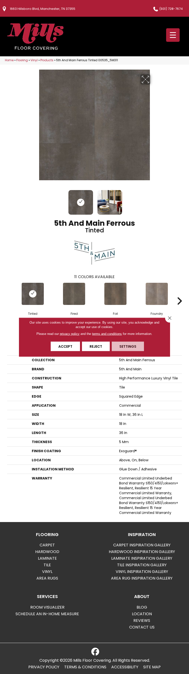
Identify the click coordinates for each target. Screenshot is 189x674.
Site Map (152, 667)
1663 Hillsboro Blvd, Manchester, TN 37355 (42, 8)
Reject (96, 346)
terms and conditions (107, 333)
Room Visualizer (47, 607)
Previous (35, 199)
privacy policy (69, 333)
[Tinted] (32, 294)
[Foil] (115, 294)
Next (153, 199)
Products (46, 60)
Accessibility (124, 667)
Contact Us (142, 627)
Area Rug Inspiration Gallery (142, 578)
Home (9, 60)
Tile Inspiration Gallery (142, 565)
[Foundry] (156, 294)
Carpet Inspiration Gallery (142, 545)
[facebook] (95, 652)
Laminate (47, 558)
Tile (47, 565)
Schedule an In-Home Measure (47, 614)
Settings (127, 346)
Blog (142, 607)
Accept (65, 346)
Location (142, 614)
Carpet (47, 545)
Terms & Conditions (85, 667)
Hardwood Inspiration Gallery (142, 551)
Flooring (22, 60)
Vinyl (34, 60)
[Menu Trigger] (173, 35)
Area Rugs (47, 578)
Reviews (141, 620)
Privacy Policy (43, 667)
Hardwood (47, 551)
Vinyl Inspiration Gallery (142, 571)
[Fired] (74, 294)
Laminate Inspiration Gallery (141, 558)
